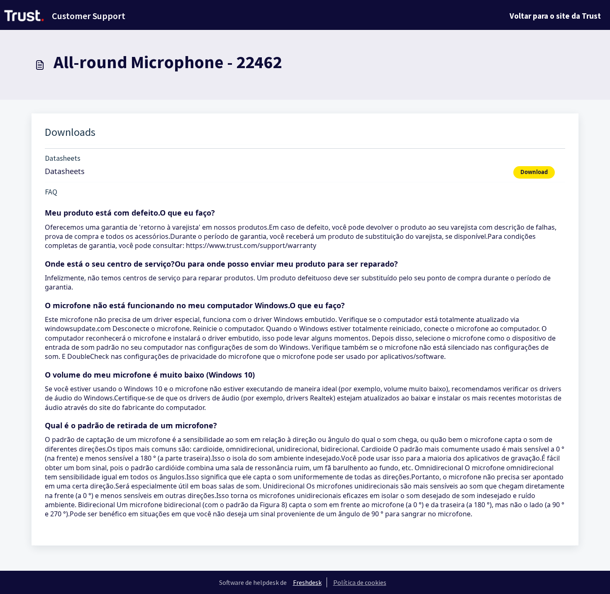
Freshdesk (307, 582)
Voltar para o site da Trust (555, 16)
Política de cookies (359, 582)
